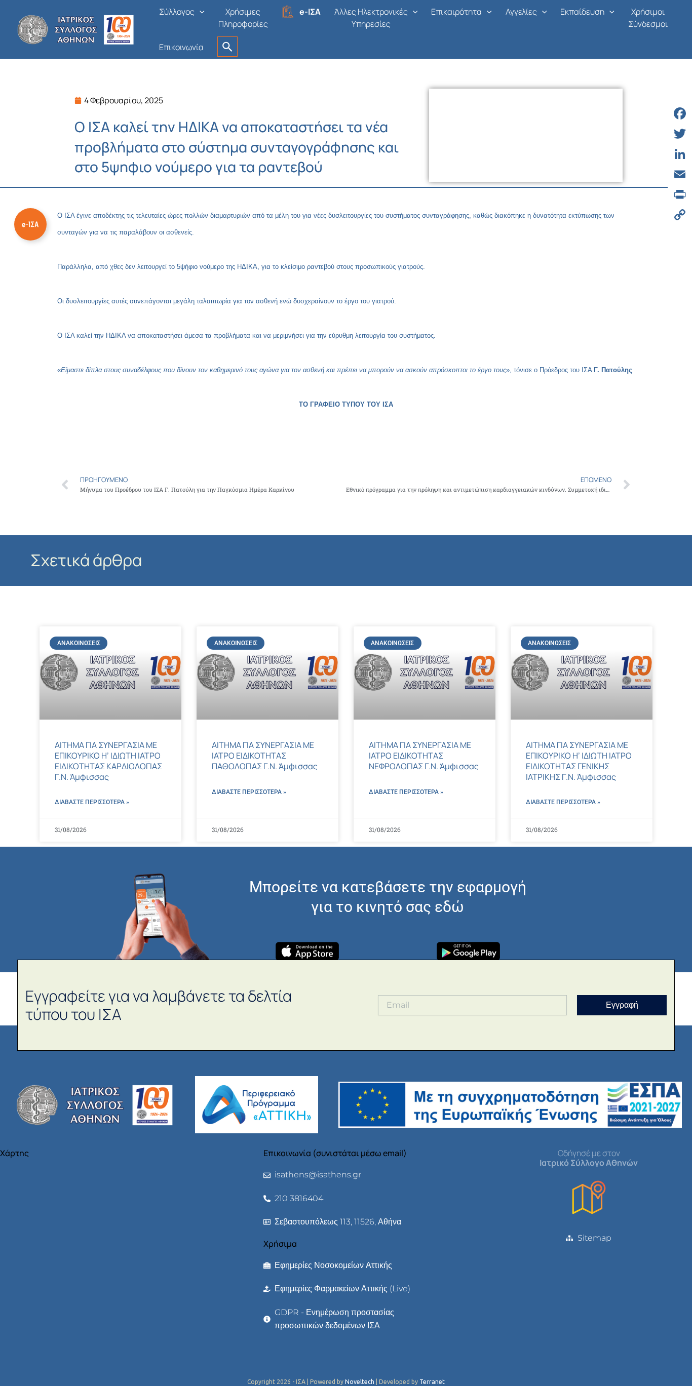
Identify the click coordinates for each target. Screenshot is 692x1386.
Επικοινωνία (181, 47)
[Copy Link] (680, 215)
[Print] (680, 194)
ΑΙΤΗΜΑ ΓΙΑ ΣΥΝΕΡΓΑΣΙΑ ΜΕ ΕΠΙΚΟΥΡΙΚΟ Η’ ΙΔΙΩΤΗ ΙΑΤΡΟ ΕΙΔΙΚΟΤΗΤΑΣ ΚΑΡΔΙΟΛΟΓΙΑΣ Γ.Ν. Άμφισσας (108, 760)
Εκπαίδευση (582, 11)
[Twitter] (680, 134)
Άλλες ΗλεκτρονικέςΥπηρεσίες (371, 17)
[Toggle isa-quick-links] (30, 224)
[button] (200, 12)
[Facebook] (680, 113)
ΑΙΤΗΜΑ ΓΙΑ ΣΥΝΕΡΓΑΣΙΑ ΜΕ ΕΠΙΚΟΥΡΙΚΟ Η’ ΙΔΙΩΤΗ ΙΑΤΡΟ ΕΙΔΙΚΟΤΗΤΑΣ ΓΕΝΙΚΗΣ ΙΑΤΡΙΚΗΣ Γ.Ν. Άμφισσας (579, 760)
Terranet (432, 1381)
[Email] (680, 174)
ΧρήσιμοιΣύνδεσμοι (648, 17)
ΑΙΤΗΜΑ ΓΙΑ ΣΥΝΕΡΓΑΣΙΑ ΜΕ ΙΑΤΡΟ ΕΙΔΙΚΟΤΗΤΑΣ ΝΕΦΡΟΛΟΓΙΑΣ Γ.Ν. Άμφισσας (424, 755)
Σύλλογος (177, 11)
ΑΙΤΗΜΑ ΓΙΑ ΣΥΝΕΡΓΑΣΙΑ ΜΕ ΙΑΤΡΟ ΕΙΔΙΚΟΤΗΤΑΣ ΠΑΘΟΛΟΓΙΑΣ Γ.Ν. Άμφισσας (265, 755)
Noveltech (359, 1381)
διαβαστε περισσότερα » (92, 802)
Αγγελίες (521, 11)
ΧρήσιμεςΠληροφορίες (243, 17)
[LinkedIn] (680, 154)
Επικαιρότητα (456, 11)
